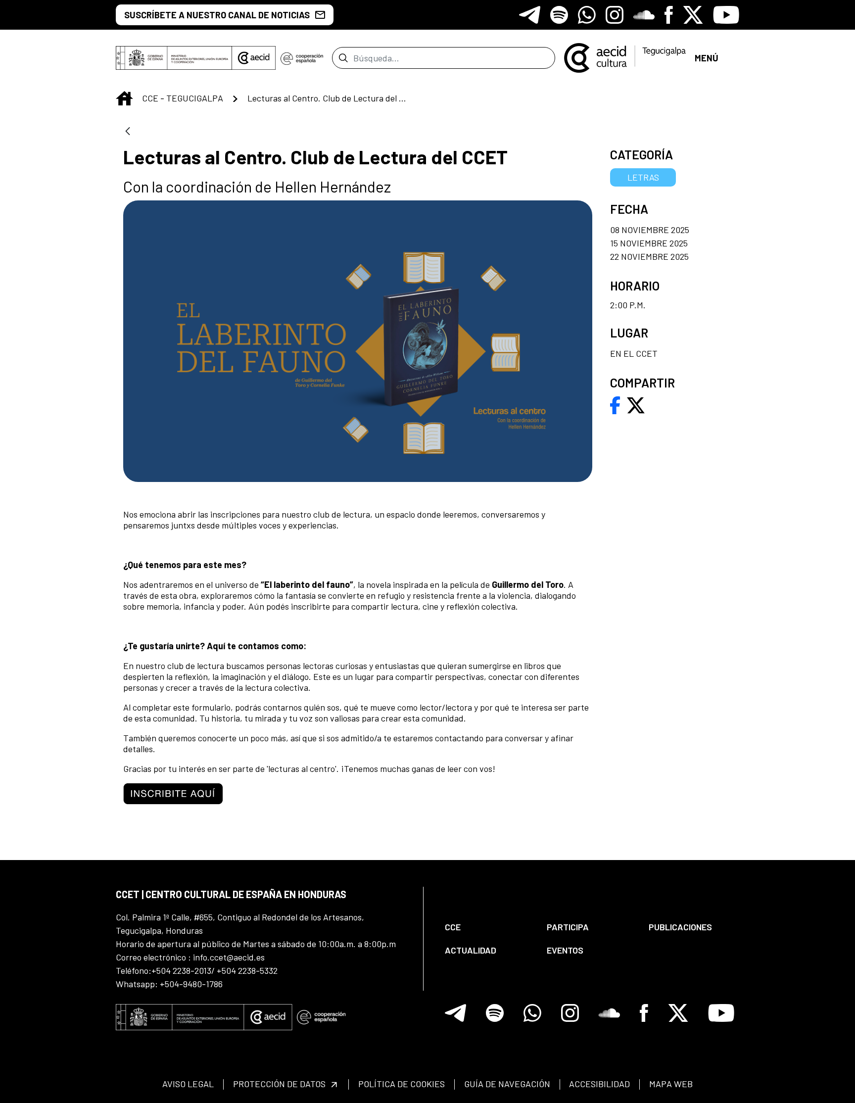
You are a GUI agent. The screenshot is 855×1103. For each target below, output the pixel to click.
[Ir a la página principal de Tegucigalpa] (625, 58)
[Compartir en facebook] (615, 404)
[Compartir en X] (636, 404)
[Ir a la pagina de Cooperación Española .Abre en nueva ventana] (302, 58)
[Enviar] (343, 58)
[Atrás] (127, 132)
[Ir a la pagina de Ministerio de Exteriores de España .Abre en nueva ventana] (174, 58)
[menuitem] (487, 927)
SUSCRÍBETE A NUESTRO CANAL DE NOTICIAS (217, 14)
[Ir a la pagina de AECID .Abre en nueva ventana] (254, 58)
